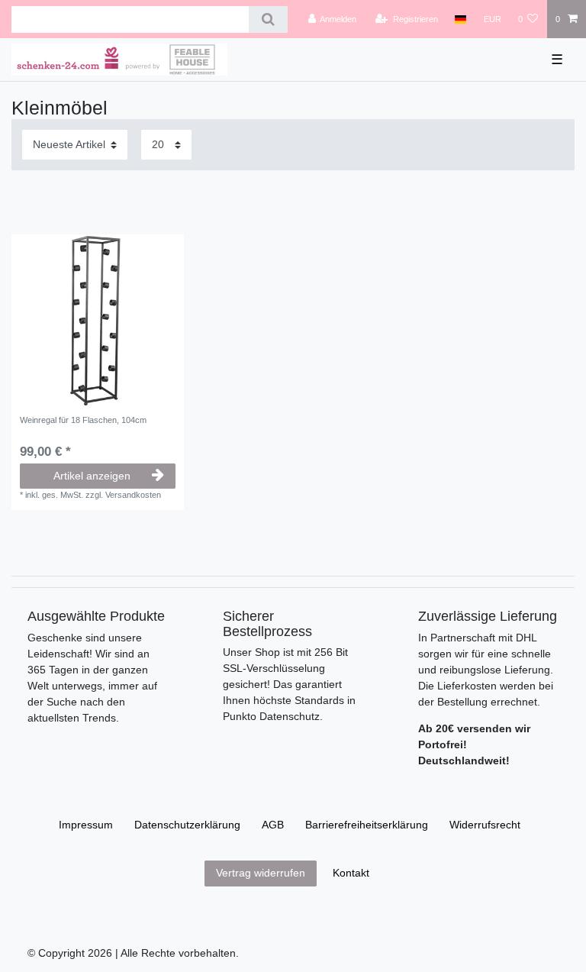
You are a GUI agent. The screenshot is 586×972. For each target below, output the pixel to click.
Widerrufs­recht (484, 825)
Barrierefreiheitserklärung (366, 825)
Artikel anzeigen (91, 476)
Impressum (86, 825)
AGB (273, 825)
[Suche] (268, 19)
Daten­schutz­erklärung (187, 825)
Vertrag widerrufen (260, 873)
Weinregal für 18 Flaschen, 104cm (83, 420)
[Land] (460, 19)
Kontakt (351, 873)
